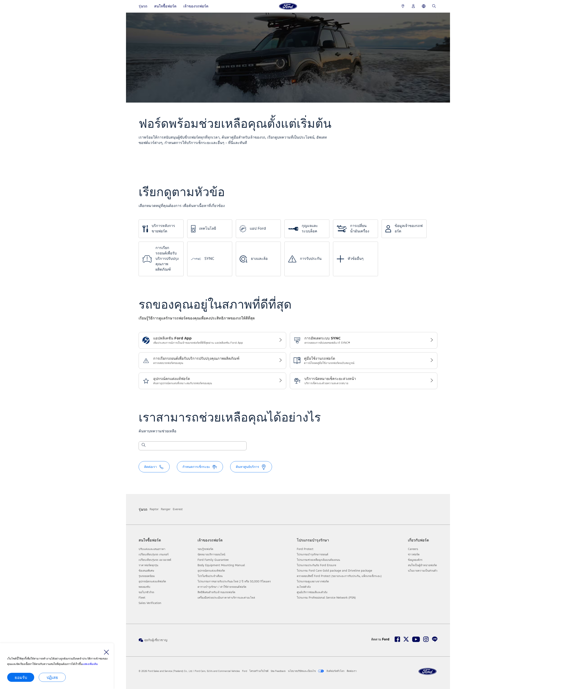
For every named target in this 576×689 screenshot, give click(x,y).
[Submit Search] (143, 445)
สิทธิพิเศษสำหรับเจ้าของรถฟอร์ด (216, 592)
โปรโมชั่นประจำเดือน (210, 576)
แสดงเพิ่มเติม (90, 664)
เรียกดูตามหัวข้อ (182, 192)
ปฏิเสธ (52, 677)
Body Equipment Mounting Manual (221, 565)
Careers (413, 549)
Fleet (142, 597)
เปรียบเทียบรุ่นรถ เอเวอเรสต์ (155, 560)
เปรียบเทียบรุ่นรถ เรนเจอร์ (154, 554)
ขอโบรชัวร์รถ (146, 592)
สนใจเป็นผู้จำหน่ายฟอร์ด (422, 565)
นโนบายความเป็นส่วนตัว (422, 570)
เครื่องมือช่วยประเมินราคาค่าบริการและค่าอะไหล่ (226, 597)
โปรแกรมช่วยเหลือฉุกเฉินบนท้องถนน (318, 560)
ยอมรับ (21, 677)
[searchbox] (195, 446)
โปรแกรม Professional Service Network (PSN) (326, 597)
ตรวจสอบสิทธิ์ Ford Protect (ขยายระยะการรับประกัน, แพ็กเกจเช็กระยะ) (339, 576)
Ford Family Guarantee (213, 560)
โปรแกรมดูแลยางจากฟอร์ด (313, 581)
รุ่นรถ (143, 6)
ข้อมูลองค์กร (415, 560)
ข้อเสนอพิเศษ (146, 570)
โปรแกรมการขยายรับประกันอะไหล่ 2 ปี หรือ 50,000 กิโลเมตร (234, 581)
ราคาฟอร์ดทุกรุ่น (148, 565)
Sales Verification (150, 603)
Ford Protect (305, 549)
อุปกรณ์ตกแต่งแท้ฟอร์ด (152, 581)
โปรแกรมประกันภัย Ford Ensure (316, 565)
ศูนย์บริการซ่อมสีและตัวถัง (312, 592)
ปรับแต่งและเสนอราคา (152, 549)
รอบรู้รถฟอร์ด (205, 549)
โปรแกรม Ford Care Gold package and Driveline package (334, 570)
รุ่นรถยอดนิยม (147, 576)
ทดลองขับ (144, 587)
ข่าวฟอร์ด (414, 554)
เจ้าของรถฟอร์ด (195, 6)
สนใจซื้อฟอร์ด (165, 6)
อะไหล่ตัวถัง (304, 587)
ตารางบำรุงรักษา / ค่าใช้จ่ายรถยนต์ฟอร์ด (222, 587)
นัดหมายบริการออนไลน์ (211, 554)
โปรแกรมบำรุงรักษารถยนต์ (312, 554)
